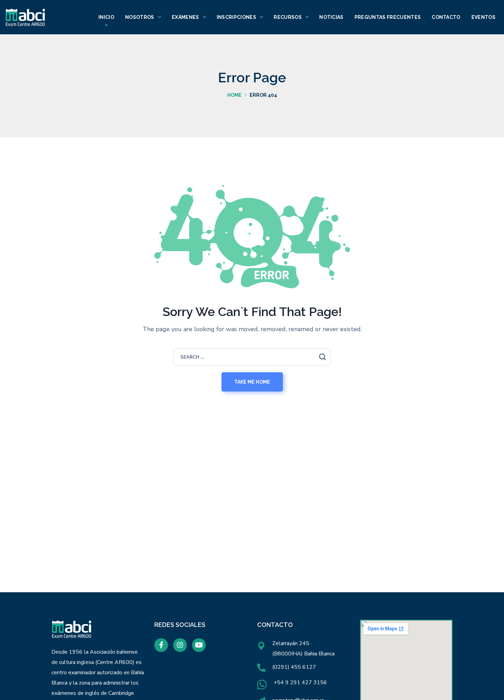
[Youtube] (199, 645)
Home (234, 95)
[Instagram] (180, 645)
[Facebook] (161, 645)
